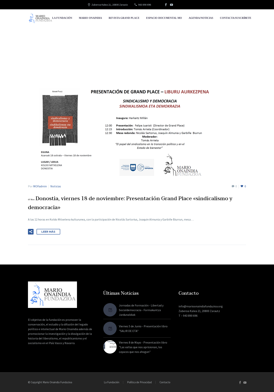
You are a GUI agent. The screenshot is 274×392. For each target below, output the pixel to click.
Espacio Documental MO (164, 18)
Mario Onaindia (90, 18)
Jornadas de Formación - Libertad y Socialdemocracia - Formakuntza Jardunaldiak (141, 310)
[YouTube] (171, 4)
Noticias (55, 186)
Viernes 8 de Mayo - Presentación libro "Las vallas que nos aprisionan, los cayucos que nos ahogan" (143, 347)
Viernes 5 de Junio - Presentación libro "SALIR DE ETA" (143, 328)
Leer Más (48, 231)
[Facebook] (166, 4)
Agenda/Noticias (201, 18)
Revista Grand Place (124, 18)
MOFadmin (40, 186)
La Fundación (62, 18)
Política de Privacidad (139, 382)
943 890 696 (144, 4)
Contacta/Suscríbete (235, 18)
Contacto (165, 382)
